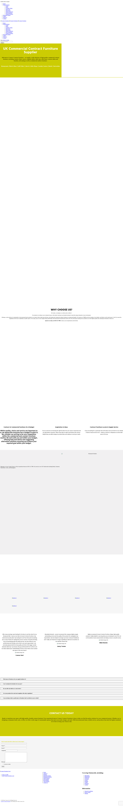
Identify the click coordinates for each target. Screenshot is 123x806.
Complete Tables (9, 8)
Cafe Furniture (46, 781)
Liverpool (87, 779)
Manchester (87, 775)
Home (4, 3)
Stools (7, 7)
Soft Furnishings (9, 12)
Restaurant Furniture (47, 776)
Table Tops (8, 9)
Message (3, 761)
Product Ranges (6, 4)
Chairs (7, 6)
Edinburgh (87, 777)
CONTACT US (29, 72)
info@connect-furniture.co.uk (8, 775)
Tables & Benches (9, 11)
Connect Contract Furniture (5, 801)
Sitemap (86, 793)
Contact (4, 18)
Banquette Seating (6, 15)
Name (3, 745)
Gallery (4, 16)
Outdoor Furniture (9, 14)
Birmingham (87, 776)
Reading (86, 781)
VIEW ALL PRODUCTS (7, 471)
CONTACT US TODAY (61, 713)
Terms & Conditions (89, 791)
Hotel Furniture (46, 778)
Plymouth (87, 783)
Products (45, 774)
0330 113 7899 (6, 40)
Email (3, 748)
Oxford (86, 780)
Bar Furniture (46, 780)
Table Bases (8, 10)
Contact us (45, 782)
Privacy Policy (88, 792)
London (86, 784)
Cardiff (86, 782)
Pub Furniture (46, 779)
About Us (5, 17)
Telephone (3, 750)
